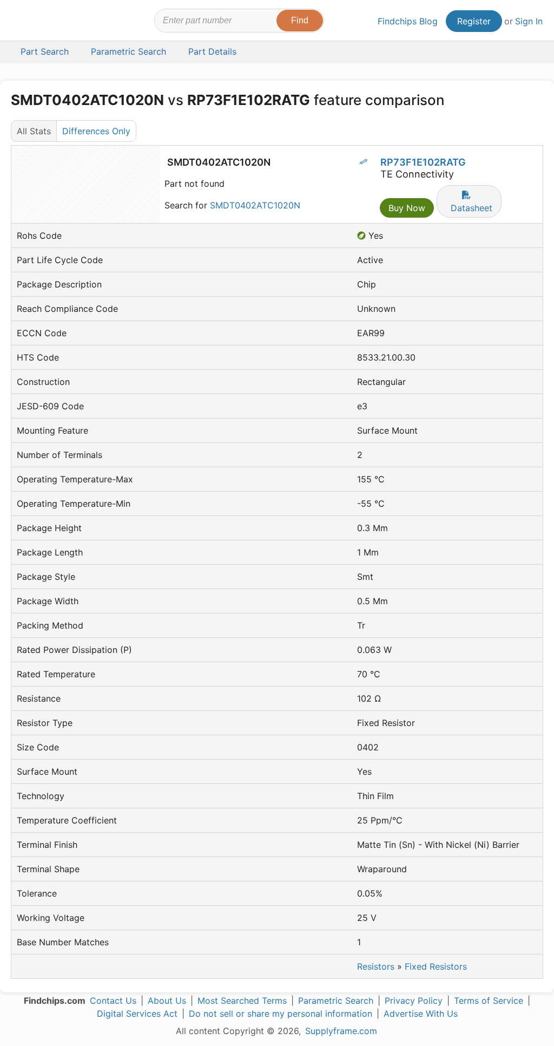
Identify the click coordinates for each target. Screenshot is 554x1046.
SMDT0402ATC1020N (255, 205)
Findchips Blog (408, 21)
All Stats (34, 131)
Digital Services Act (137, 1013)
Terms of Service (488, 1000)
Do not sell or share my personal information (280, 1013)
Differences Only (96, 131)
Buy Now (406, 207)
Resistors (375, 966)
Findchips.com (46, 22)
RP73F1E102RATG (423, 162)
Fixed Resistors (436, 966)
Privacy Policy (414, 1000)
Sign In (529, 21)
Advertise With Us (421, 1013)
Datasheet (471, 207)
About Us (167, 1000)
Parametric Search (335, 1000)
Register (474, 21)
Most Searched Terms (242, 1000)
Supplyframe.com (341, 1030)
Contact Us (113, 1000)
